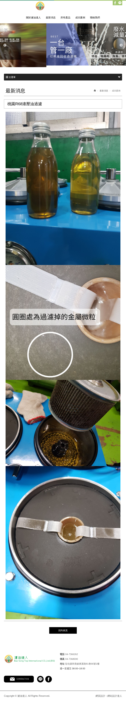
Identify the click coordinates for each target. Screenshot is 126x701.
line (40, 679)
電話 (62, 654)
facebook (48, 679)
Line (119, 2)
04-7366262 (71, 654)
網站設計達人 (114, 695)
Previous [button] (5, 45)
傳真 (62, 659)
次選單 (12, 77)
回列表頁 (63, 630)
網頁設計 (100, 695)
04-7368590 (71, 659)
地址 (62, 664)
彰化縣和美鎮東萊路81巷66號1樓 (82, 663)
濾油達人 (63, 6)
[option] (63, 44)
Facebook (115, 2)
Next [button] (121, 45)
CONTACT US (23, 679)
